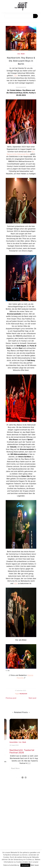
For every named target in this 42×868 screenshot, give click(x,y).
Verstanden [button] (25, 865)
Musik (23, 53)
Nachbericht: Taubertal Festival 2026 (18, 751)
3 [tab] (23, 777)
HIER (16, 76)
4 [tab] (26, 777)
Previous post (11, 698)
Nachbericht (23, 693)
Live (18, 53)
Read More (11, 768)
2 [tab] (19, 777)
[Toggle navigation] (4, 20)
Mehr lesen (35, 865)
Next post (32, 698)
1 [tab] (16, 777)
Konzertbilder (10, 742)
